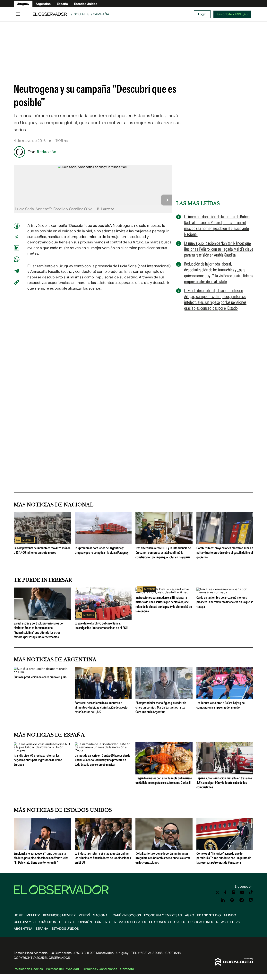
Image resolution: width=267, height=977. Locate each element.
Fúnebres (103, 922)
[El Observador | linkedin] (222, 900)
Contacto (127, 969)
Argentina (43, 4)
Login (202, 14)
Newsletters (228, 922)
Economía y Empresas (163, 915)
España (62, 4)
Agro (189, 915)
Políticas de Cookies (28, 969)
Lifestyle (67, 922)
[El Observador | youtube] (242, 892)
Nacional (101, 915)
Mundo (230, 915)
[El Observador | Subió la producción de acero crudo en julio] (42, 672)
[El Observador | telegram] (241, 900)
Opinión (85, 922)
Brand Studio (209, 915)
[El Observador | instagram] (234, 892)
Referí (84, 915)
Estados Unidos (85, 4)
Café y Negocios (127, 915)
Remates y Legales (130, 922)
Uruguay (23, 4)
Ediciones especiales (167, 922)
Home (18, 915)
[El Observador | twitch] (251, 900)
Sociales (81, 14)
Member (33, 915)
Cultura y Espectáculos (35, 922)
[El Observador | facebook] (225, 892)
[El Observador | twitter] (217, 892)
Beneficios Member (59, 915)
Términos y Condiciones (99, 969)
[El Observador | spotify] (232, 900)
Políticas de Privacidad (62, 969)
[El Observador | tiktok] (251, 892)
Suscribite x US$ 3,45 (232, 14)
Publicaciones (200, 922)
